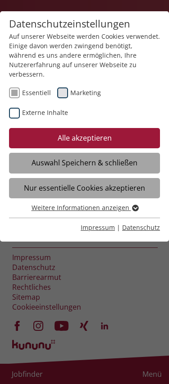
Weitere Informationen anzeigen (81, 207)
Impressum (98, 227)
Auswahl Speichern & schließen (84, 163)
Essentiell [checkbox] (36, 92)
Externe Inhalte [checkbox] (45, 112)
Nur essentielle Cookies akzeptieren (84, 188)
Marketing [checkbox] (85, 92)
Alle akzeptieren (85, 138)
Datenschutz (141, 227)
